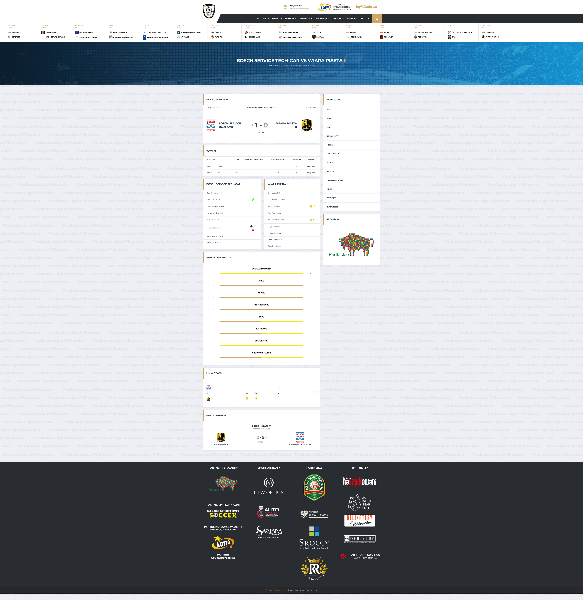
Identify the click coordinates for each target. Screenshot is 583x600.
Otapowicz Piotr (274, 233)
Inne (329, 118)
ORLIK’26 (289, 18)
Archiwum (321, 18)
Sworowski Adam (275, 239)
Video (329, 189)
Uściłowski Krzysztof (214, 236)
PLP (264, 18)
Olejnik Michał (274, 227)
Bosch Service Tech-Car (216, 166)
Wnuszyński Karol (213, 243)
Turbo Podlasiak (335, 180)
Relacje (330, 171)
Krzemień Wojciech (276, 220)
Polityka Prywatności (276, 590)
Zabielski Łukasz (274, 246)
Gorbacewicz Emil (214, 200)
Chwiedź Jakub (274, 193)
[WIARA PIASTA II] (306, 125)
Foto (329, 109)
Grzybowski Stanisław (277, 199)
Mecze (329, 145)
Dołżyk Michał (212, 193)
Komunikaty (332, 136)
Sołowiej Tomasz (213, 228)
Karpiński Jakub (274, 213)
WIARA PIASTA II (213, 173)
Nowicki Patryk (212, 219)
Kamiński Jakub (274, 206)
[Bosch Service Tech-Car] (210, 125)
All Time (337, 18)
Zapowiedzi (332, 207)
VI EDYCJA (305, 18)
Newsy (276, 18)
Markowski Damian (214, 213)
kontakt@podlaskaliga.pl (300, 8)
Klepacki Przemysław (215, 206)
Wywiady (331, 198)
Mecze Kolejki (333, 154)
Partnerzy (353, 18)
